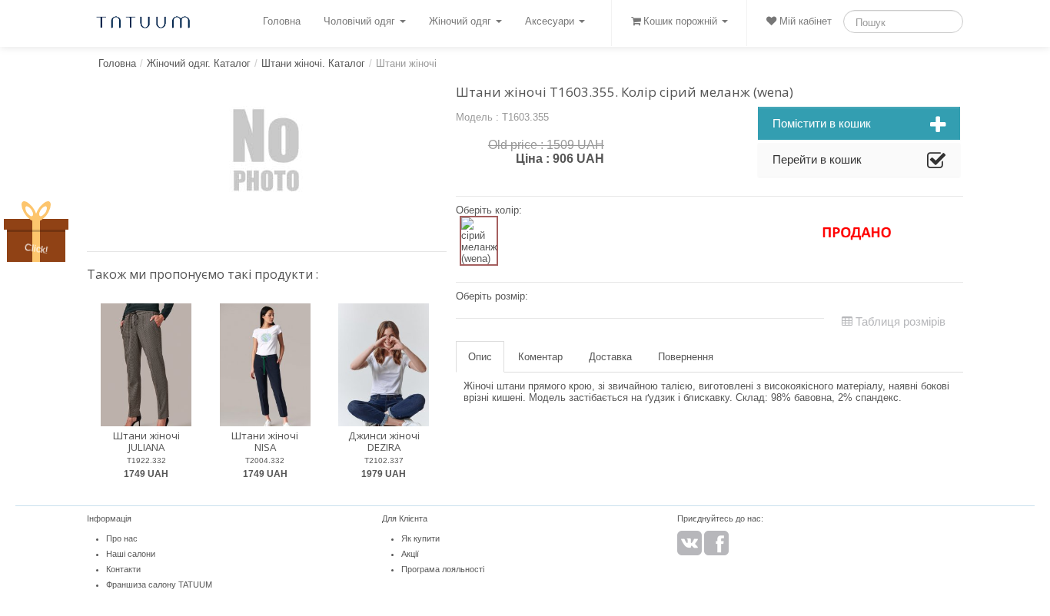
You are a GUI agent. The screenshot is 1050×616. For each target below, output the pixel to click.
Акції (410, 553)
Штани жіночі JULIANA (146, 441)
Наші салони (130, 553)
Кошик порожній (680, 21)
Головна (282, 21)
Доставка (610, 357)
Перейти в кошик (817, 159)
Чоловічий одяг (361, 21)
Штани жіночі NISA (264, 441)
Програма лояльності (442, 569)
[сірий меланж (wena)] (479, 241)
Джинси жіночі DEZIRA (384, 441)
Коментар (540, 357)
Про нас (122, 538)
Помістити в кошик (822, 123)
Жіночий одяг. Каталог (199, 63)
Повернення (685, 357)
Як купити (420, 538)
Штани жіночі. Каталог (313, 63)
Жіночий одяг (461, 21)
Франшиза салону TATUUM (159, 584)
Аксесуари (551, 21)
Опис (480, 357)
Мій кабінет (804, 21)
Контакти (123, 569)
